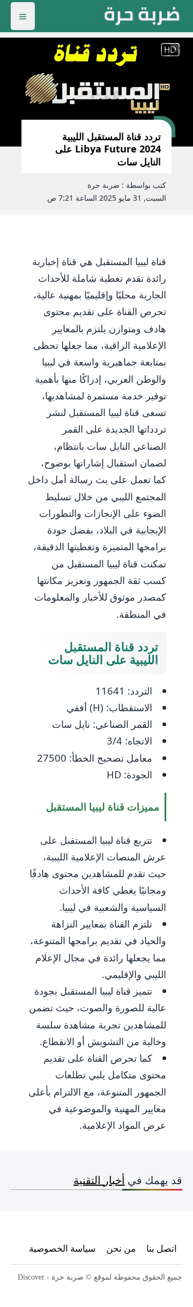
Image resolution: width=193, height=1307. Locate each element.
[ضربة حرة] (142, 16)
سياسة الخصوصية (62, 1248)
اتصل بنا (161, 1248)
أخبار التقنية (99, 1180)
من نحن (121, 1248)
